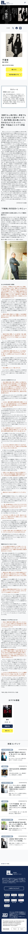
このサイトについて (14, 888)
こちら (16, 917)
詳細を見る (7, 726)
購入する (14, 69)
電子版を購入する (14, 74)
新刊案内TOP (3, 863)
